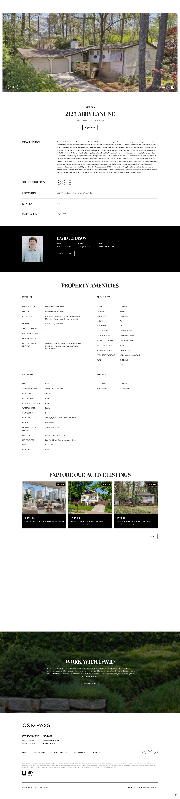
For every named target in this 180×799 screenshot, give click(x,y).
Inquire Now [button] (90, 128)
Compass (54, 763)
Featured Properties (59, 752)
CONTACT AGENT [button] (65, 253)
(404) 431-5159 (84, 247)
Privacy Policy (150, 787)
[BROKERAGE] (156, 752)
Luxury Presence (41, 787)
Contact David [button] (90, 684)
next (15, 87)
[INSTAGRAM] (144, 752)
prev (10, 87)
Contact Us (96, 752)
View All (152, 536)
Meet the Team (39, 752)
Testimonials (79, 752)
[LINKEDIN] (150, 752)
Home (24, 752)
